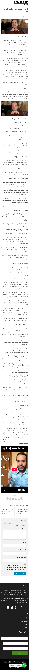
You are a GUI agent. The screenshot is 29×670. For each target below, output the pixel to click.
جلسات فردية (24, 621)
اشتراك (19, 653)
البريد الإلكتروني (21, 550)
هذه (23, 151)
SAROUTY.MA (22, 505)
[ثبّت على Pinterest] (10, 498)
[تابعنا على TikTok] (12, 607)
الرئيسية (25, 618)
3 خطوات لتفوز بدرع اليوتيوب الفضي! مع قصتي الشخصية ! (22, 511)
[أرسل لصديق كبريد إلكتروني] (13, 498)
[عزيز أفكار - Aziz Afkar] (21, 3)
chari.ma (7, 504)
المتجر (26, 624)
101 (10, 504)
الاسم (24, 542)
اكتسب (26, 151)
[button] (2, 3)
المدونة (17, 504)
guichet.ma (16, 505)
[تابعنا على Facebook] (21, 607)
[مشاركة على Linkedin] (7, 498)
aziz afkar (13, 16)
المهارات (18, 151)
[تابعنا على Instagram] (16, 607)
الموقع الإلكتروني (21, 557)
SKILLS (26, 505)
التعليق (23, 528)
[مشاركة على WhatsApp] (21, 498)
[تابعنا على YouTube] (8, 607)
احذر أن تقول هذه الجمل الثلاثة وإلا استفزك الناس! (7, 511)
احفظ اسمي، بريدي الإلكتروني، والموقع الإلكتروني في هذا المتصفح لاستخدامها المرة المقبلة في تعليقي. (16, 567)
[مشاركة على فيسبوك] (19, 498)
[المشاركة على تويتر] (16, 498)
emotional (11, 505)
